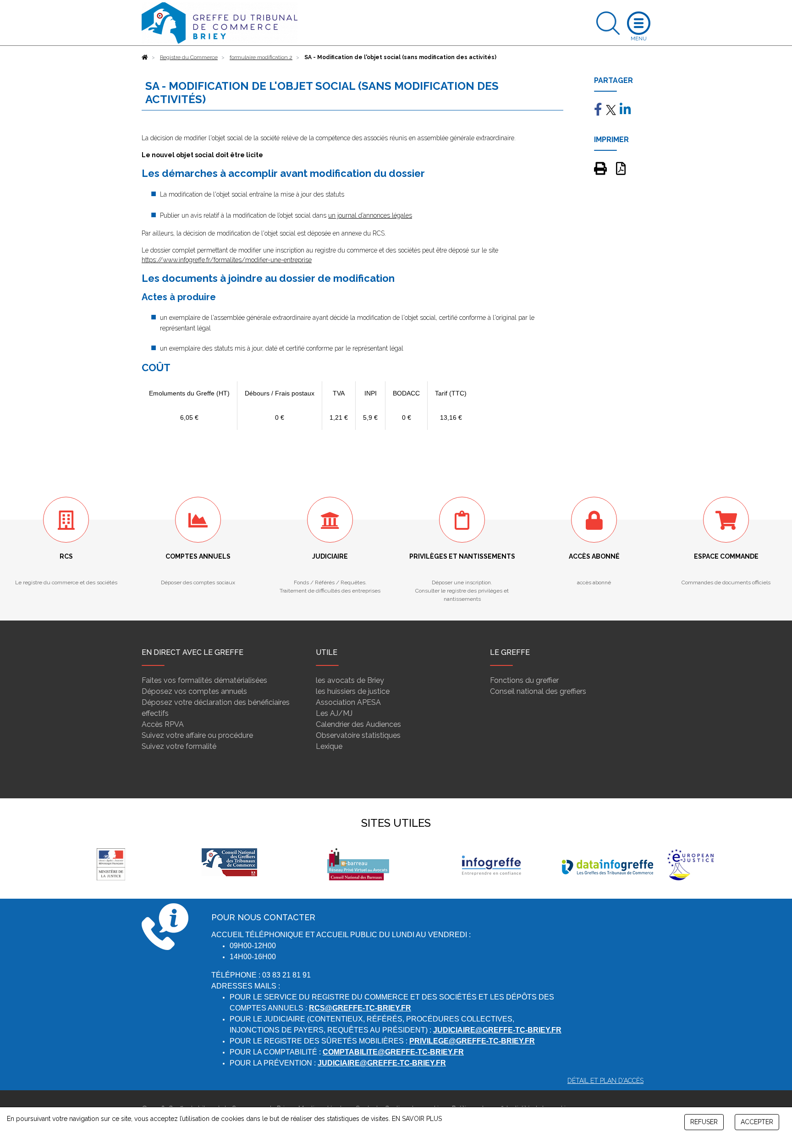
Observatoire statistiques (358, 735)
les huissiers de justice (353, 691)
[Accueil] (145, 57)
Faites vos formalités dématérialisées (204, 680)
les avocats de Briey (350, 680)
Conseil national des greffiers (538, 691)
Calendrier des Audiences (358, 724)
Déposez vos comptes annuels (194, 691)
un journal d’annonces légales (370, 215)
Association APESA (348, 702)
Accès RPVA (163, 724)
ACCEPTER (757, 1122)
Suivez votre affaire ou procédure (197, 735)
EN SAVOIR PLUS (417, 1118)
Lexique (329, 746)
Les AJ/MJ (334, 713)
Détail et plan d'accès (605, 1080)
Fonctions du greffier (524, 680)
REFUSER (704, 1122)
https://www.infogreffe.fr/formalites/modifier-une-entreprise (227, 260)
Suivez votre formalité (179, 746)
